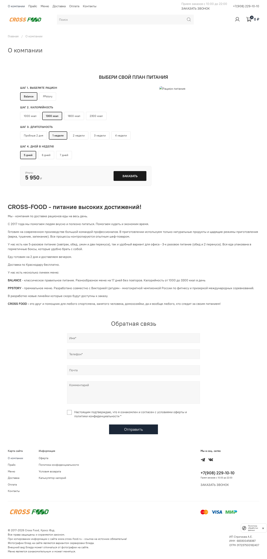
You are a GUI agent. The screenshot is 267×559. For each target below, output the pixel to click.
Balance (29, 96)
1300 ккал (52, 116)
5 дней (28, 155)
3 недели (100, 135)
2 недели (79, 135)
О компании (16, 6)
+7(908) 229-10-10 (246, 6)
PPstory (47, 96)
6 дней (46, 155)
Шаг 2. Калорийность (36, 107)
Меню (45, 6)
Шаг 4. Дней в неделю (37, 146)
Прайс (32, 6)
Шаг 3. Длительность (36, 127)
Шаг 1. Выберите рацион (38, 88)
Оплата (74, 6)
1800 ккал (74, 116)
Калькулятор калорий (52, 478)
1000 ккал (30, 116)
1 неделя (58, 135)
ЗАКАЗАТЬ (130, 176)
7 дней (64, 155)
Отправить (133, 429)
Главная (13, 36)
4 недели (121, 135)
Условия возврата (50, 471)
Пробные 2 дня (33, 135)
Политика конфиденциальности (59, 465)
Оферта (43, 458)
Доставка (59, 6)
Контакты (89, 6)
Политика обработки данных (253, 528)
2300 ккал (96, 116)
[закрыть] (263, 528)
